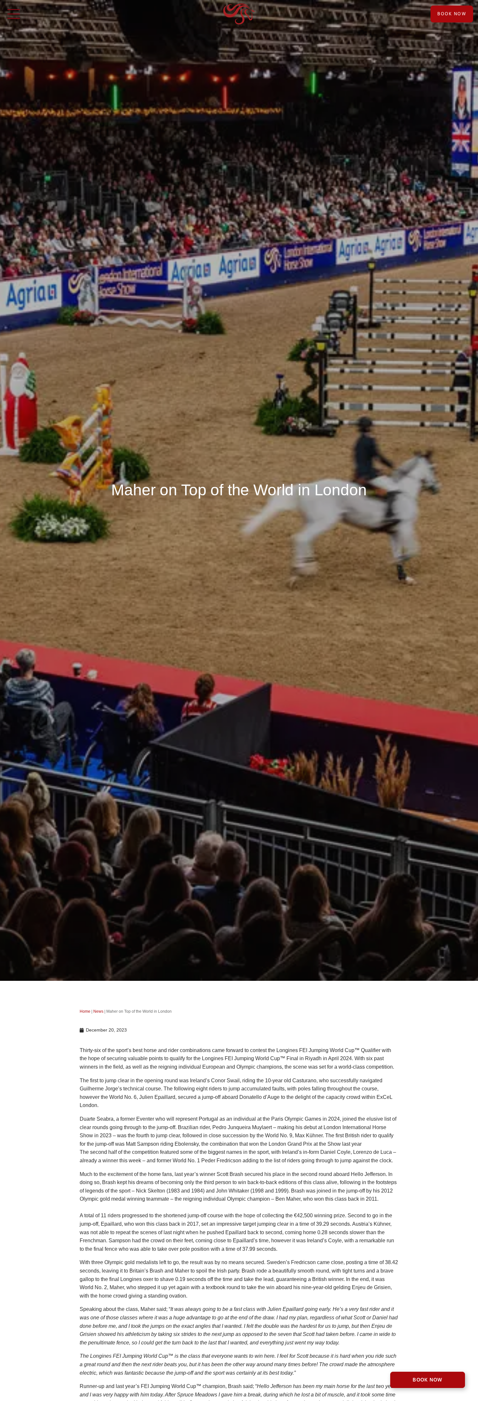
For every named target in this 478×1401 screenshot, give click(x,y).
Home (85, 1011)
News (98, 1011)
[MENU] (13, 14)
